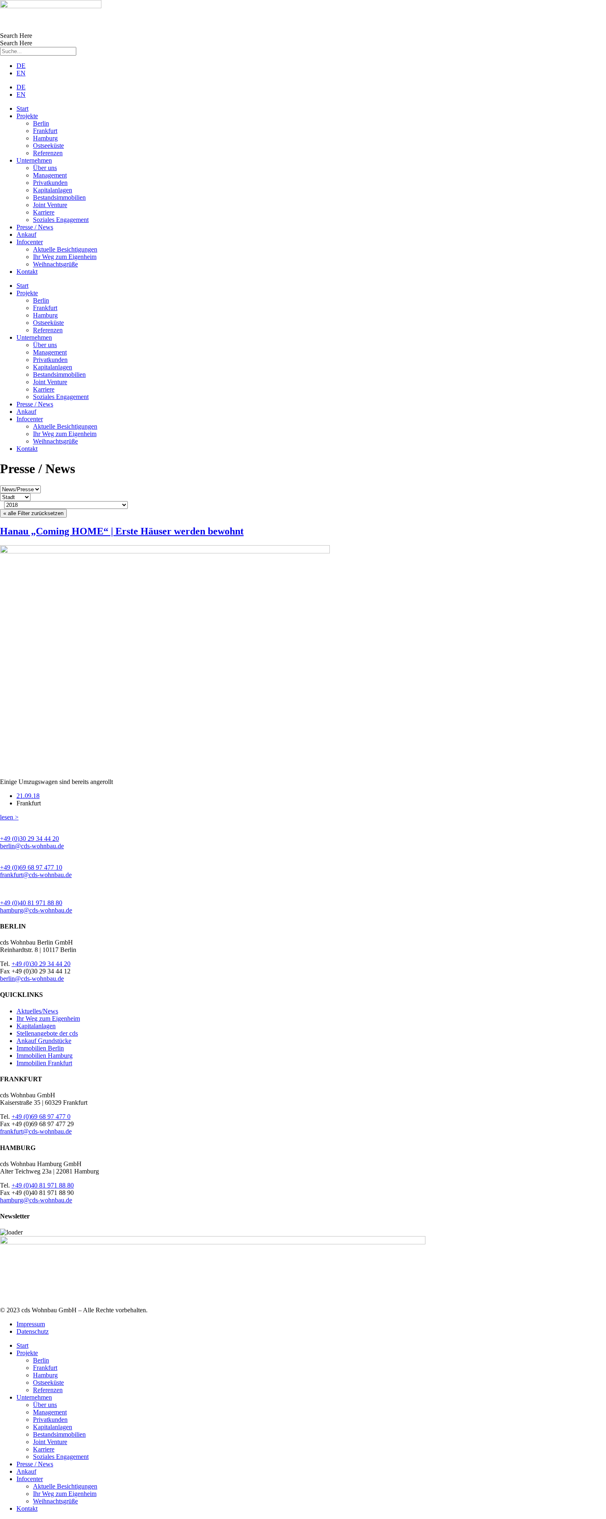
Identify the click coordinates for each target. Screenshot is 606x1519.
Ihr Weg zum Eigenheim (64, 256)
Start (22, 108)
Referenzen (48, 152)
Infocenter (29, 241)
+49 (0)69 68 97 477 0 (41, 1116)
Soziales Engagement (61, 219)
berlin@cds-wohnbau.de (32, 845)
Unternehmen (34, 160)
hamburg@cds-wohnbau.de (36, 910)
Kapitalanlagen (52, 190)
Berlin (41, 123)
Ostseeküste (48, 145)
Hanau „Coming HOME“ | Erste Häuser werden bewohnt (122, 531)
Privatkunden (50, 182)
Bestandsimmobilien (59, 197)
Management (50, 175)
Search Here (16, 35)
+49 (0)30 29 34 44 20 (29, 838)
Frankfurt (45, 130)
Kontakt (27, 271)
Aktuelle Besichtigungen (65, 249)
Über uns (45, 167)
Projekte (27, 115)
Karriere (43, 212)
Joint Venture (50, 204)
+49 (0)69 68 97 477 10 (31, 867)
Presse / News (34, 227)
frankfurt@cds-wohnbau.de (36, 874)
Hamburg (45, 138)
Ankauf (26, 234)
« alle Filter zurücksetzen (33, 513)
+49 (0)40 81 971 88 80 (31, 902)
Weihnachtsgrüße (55, 264)
